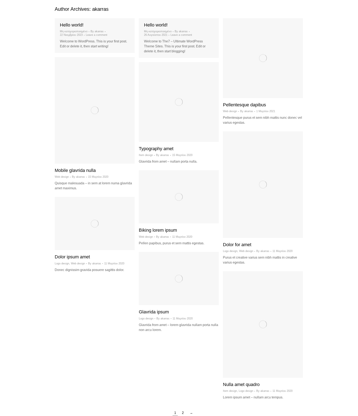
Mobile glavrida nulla (75, 170)
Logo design (230, 251)
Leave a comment (96, 34)
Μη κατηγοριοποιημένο (73, 31)
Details (268, 58)
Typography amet (156, 148)
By (97, 31)
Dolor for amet (237, 244)
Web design (230, 111)
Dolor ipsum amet (72, 256)
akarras (100, 9)
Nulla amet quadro (241, 384)
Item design (146, 155)
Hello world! (71, 25)
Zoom (257, 58)
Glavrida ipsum (154, 311)
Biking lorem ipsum (158, 230)
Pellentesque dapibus (244, 104)
